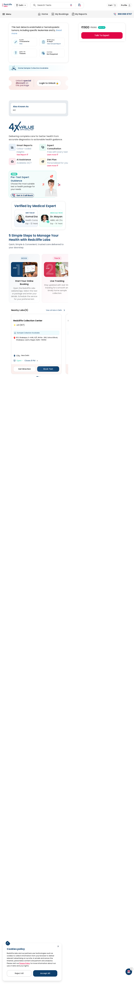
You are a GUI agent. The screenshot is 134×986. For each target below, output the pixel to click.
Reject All (19, 973)
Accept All (45, 973)
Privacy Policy (24, 963)
